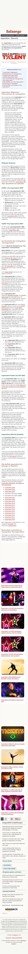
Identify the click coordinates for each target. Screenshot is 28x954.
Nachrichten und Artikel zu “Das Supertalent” (12, 86)
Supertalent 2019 (10, 501)
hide (19, 69)
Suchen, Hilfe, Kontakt (9, 868)
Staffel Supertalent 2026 (10, 77)
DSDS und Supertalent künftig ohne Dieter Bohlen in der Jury (14, 386)
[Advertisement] (14, 14)
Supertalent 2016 (10, 507)
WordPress (23, 940)
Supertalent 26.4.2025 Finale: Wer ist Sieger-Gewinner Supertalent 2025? (11, 586)
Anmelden (13, 943)
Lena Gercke (5, 308)
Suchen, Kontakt (20, 35)
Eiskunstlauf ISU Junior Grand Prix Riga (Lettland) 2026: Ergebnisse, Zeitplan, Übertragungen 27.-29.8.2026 (12, 828)
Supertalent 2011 (10, 517)
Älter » (17, 819)
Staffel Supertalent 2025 (10, 75)
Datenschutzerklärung (17, 937)
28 (11, 819)
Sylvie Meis (10, 266)
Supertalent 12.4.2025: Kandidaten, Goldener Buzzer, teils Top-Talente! (11, 632)
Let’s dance (5, 283)
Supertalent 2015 (10, 509)
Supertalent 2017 (10, 505)
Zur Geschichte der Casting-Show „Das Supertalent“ (12, 79)
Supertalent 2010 (10, 519)
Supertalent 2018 (10, 503)
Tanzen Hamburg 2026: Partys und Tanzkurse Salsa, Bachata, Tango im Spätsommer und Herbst (11, 849)
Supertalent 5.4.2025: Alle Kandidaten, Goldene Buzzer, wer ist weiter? (12, 655)
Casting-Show (12, 525)
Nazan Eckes (9, 345)
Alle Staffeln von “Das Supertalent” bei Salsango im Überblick (13, 82)
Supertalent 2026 (14, 230)
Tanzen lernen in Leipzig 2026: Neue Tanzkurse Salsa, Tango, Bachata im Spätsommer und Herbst (11, 834)
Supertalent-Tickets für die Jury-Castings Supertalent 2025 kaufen (13, 744)
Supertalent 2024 (10, 491)
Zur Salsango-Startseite (8, 35)
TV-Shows (10, 524)
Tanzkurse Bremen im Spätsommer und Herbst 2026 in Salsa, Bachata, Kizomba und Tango (13, 856)
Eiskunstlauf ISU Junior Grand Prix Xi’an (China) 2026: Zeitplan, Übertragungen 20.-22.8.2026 (12, 881)
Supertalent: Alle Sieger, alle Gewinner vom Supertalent (14, 182)
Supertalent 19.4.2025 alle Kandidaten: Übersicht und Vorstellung (12, 609)
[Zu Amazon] (11, 911)
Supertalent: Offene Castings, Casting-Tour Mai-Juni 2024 (12, 767)
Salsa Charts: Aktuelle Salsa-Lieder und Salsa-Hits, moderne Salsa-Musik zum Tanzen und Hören (12, 900)
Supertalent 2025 (12, 216)
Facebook (15, 935)
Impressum (8, 937)
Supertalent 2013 (10, 513)
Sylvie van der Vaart (10, 258)
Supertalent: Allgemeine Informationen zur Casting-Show (11, 73)
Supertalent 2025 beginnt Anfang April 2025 (12, 700)
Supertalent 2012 (10, 515)
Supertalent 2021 (10, 497)
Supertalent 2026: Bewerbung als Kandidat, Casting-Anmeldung (10, 677)
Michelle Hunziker (13, 295)
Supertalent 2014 (10, 511)
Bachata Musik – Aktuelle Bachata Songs (12, 905)
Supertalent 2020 (10, 499)
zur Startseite (7, 865)
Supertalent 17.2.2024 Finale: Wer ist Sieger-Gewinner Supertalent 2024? (11, 790)
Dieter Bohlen (9, 272)
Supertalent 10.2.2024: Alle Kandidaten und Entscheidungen (12, 813)
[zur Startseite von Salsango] (13, 31)
